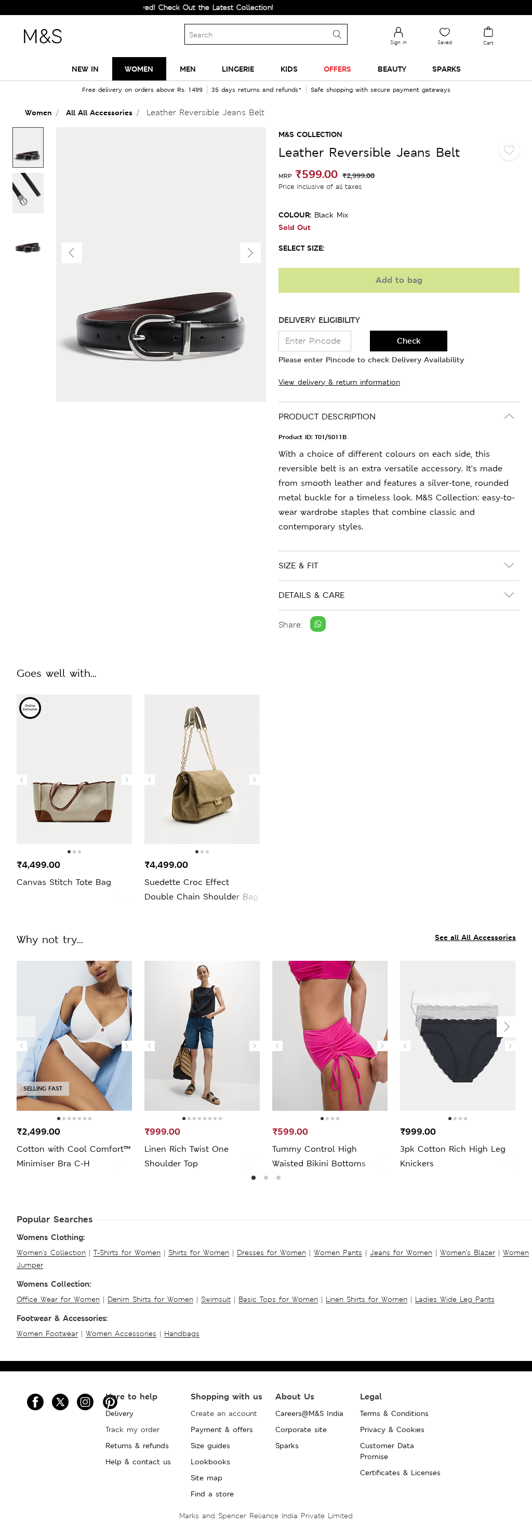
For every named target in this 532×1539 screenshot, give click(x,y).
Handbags (182, 1333)
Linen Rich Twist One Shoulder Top (186, 1156)
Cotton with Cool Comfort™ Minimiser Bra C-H (73, 1156)
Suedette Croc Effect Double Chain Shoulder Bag (201, 889)
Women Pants (338, 1252)
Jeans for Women (401, 1252)
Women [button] (139, 69)
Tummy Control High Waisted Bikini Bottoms (319, 1156)
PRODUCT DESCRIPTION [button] (327, 416)
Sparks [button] (446, 69)
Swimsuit (216, 1299)
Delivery (119, 1413)
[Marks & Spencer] (42, 46)
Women (38, 112)
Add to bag (399, 280)
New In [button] (85, 69)
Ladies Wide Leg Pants (455, 1299)
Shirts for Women (198, 1252)
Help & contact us (138, 1461)
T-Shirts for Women (127, 1252)
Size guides (210, 1445)
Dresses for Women (271, 1252)
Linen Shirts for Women (366, 1299)
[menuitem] (85, 68)
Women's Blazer (467, 1252)
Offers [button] (337, 69)
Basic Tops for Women (278, 1299)
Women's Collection (51, 1252)
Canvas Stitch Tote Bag (64, 882)
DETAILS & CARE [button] (311, 595)
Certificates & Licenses (400, 1472)
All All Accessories (99, 112)
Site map (206, 1477)
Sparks (287, 1445)
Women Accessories (121, 1333)
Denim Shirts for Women (150, 1299)
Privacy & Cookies (392, 1429)
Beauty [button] (392, 69)
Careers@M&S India (309, 1413)
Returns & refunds (137, 1445)
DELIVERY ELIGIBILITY (319, 320)
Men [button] (188, 69)
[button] (250, 252)
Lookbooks (210, 1461)
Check (409, 340)
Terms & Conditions (394, 1413)
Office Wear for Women (58, 1299)
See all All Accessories (475, 937)
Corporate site (301, 1429)
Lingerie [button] (238, 69)
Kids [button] (289, 69)
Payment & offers (222, 1429)
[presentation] (22, 779)
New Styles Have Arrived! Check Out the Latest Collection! (151, 7)
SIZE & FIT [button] (298, 565)
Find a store (212, 1494)
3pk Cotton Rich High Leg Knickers (453, 1156)
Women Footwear (47, 1333)
